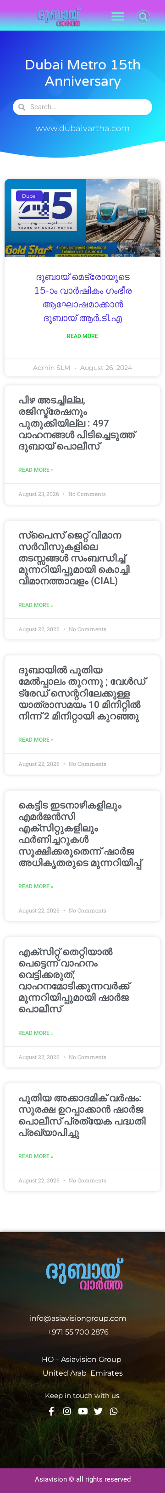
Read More (82, 336)
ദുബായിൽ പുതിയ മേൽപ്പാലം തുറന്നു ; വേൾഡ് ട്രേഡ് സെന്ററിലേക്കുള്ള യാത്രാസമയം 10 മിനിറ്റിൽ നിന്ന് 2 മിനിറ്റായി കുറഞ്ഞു (81, 693)
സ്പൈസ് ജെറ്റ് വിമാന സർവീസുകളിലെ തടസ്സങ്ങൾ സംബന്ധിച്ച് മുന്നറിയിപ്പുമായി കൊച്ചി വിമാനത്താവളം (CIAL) (74, 558)
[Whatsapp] (114, 1411)
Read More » (36, 470)
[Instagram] (67, 1411)
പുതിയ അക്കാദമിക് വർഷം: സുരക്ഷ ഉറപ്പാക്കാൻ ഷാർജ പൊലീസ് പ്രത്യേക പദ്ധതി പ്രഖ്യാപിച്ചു (82, 1115)
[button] (117, 16)
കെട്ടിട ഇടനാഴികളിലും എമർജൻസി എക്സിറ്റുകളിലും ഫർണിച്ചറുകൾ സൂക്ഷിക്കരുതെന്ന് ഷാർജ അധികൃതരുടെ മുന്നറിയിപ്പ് (79, 834)
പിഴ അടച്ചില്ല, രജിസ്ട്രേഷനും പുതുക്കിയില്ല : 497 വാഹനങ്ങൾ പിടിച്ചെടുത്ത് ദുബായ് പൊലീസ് (76, 423)
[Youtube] (82, 1411)
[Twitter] (98, 1411)
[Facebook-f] (51, 1411)
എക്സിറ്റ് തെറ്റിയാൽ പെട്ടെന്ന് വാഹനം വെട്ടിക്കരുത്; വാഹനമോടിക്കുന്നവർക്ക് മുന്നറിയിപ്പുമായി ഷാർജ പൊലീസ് (73, 980)
